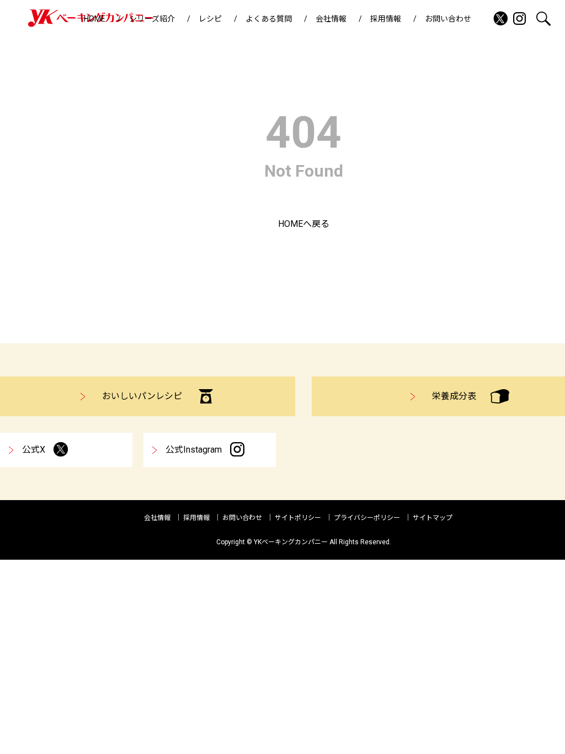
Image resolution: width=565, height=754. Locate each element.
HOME (94, 18)
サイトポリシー (298, 518)
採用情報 (385, 18)
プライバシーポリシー (367, 518)
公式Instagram (194, 449)
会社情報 (331, 18)
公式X (33, 449)
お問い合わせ (448, 18)
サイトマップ (432, 518)
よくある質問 (269, 18)
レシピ (210, 18)
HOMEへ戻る (303, 224)
